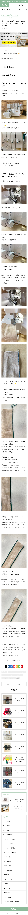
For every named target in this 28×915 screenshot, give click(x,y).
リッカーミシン (7, 897)
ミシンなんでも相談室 (10, 852)
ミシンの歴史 (7, 857)
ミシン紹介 (15, 17)
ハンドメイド (5, 675)
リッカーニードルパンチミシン (12, 901)
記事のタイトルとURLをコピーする (14, 660)
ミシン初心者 (19, 675)
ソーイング (11, 672)
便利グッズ (7, 888)
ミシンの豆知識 (8, 870)
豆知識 (17, 678)
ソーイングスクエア (20, 672)
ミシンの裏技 (7, 865)
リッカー (12, 678)
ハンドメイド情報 (6, 15)
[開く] (25, 5)
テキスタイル (6, 830)
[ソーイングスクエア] (4, 5)
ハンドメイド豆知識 (9, 848)
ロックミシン (15, 15)
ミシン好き (5, 678)
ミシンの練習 (7, 861)
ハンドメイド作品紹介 (10, 839)
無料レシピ (7, 892)
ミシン (12, 675)
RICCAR (4, 672)
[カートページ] (22, 5)
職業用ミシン (8, 883)
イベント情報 (6, 821)
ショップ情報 (6, 825)
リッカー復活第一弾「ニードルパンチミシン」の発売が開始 (14, 1)
